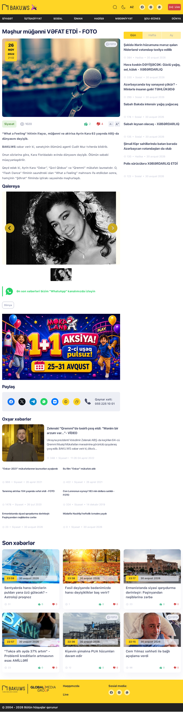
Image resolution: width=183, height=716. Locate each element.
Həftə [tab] (152, 35)
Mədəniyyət (124, 18)
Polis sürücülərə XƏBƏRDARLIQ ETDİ (151, 163)
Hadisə (99, 18)
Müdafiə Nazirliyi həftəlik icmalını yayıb (85, 513)
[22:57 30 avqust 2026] (30, 629)
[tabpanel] (152, 110)
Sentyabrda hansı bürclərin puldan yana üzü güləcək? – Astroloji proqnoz (25, 592)
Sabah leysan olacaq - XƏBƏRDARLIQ (151, 124)
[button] (112, 228)
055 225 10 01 (105, 403)
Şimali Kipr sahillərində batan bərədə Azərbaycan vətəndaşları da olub (150, 146)
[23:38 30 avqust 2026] (91, 566)
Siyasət (7, 18)
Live (177, 7)
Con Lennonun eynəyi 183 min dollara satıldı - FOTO (88, 493)
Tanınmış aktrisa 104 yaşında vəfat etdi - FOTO (28, 491)
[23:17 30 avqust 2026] (152, 566)
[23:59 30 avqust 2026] (30, 566)
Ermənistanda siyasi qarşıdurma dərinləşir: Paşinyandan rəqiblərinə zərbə (26, 515)
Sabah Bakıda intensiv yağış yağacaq (151, 104)
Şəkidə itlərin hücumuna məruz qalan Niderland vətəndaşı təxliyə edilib (150, 47)
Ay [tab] (171, 35)
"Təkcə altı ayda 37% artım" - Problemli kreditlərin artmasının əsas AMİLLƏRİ (28, 655)
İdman (78, 18)
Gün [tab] (133, 35)
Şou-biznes (152, 18)
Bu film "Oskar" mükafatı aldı (79, 468)
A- (111, 124)
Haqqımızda (71, 686)
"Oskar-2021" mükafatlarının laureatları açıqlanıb (30, 468)
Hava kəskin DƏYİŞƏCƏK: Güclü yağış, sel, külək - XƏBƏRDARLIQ (152, 67)
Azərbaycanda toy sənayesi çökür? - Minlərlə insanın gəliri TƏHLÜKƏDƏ (150, 87)
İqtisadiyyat (33, 18)
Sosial (58, 18)
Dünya (176, 18)
